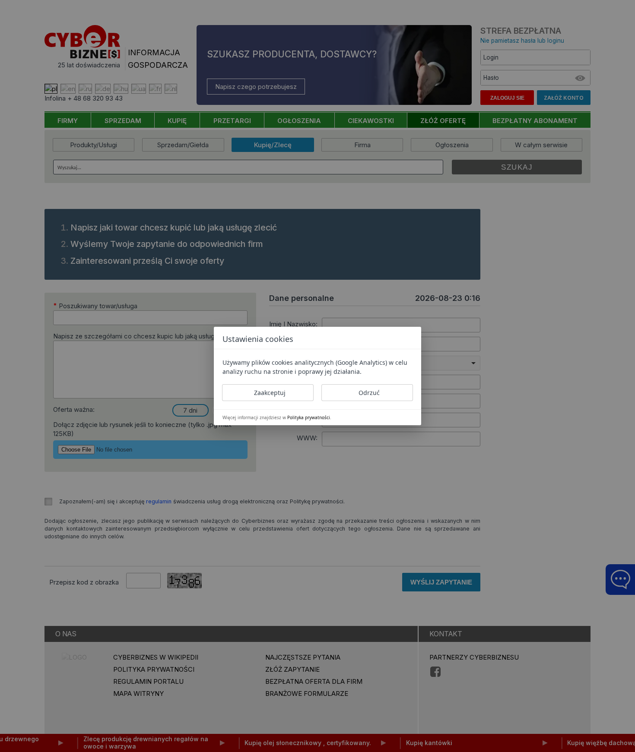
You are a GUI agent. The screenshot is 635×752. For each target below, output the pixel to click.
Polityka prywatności (308, 417)
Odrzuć (369, 393)
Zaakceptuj (270, 393)
